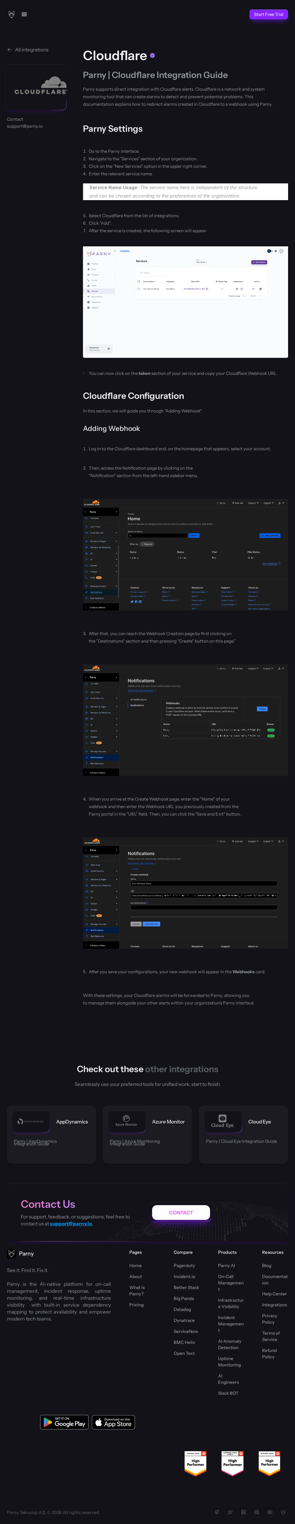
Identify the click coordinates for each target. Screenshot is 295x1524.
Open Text (184, 1353)
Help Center (274, 1293)
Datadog (182, 1309)
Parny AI (226, 1265)
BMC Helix (184, 1342)
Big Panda (184, 1298)
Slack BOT (228, 1393)
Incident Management (231, 1324)
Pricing (136, 1304)
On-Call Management (231, 1283)
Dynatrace (184, 1320)
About (135, 1276)
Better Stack (186, 1287)
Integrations (274, 1304)
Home (135, 1265)
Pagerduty (184, 1265)
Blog (266, 1265)
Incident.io (184, 1276)
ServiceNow (186, 1331)
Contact (15, 119)
